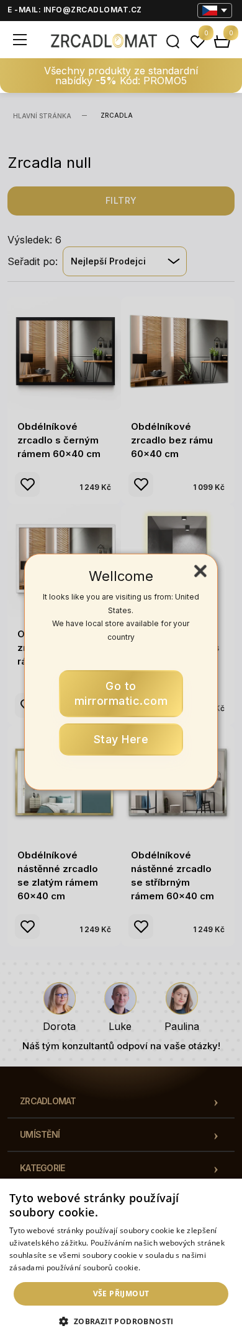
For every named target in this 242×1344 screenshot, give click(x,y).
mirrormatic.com (121, 693)
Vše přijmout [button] (121, 1293)
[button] (120, 1322)
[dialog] (121, 1261)
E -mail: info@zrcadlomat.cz (74, 9)
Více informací (168, 1267)
